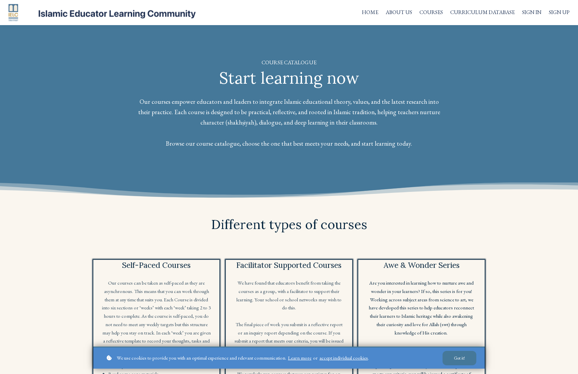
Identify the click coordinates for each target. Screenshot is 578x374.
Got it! (459, 358)
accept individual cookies (343, 358)
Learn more (299, 358)
